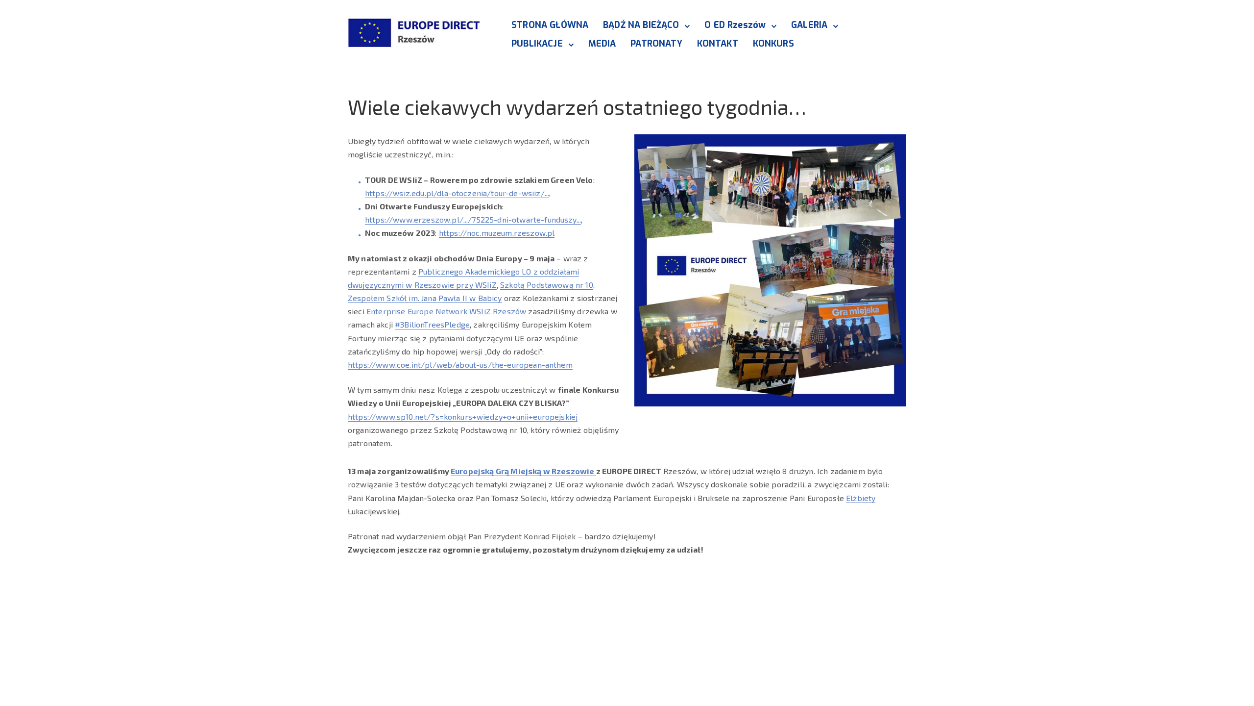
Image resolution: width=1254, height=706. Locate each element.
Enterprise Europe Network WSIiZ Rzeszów (446, 311)
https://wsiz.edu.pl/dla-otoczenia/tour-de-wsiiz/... (457, 193)
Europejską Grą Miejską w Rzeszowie (523, 471)
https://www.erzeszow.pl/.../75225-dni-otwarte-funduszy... (473, 219)
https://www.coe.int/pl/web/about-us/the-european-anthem (460, 364)
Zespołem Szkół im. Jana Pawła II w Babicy (425, 298)
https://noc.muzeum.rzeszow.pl (497, 232)
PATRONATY (656, 44)
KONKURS (773, 44)
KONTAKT (717, 44)
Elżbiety (860, 498)
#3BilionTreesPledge (432, 324)
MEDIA (602, 44)
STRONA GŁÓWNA (549, 25)
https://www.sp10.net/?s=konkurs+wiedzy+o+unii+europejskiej (463, 416)
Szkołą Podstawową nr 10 (546, 284)
